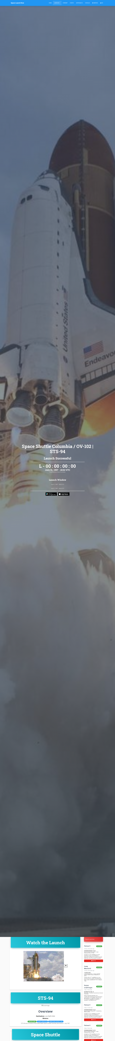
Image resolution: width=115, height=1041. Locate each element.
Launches (57, 3)
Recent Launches (89, 939)
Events (72, 3)
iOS (102, 3)
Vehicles (87, 3)
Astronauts (79, 3)
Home (50, 3)
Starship (65, 3)
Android (95, 3)
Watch (94, 960)
